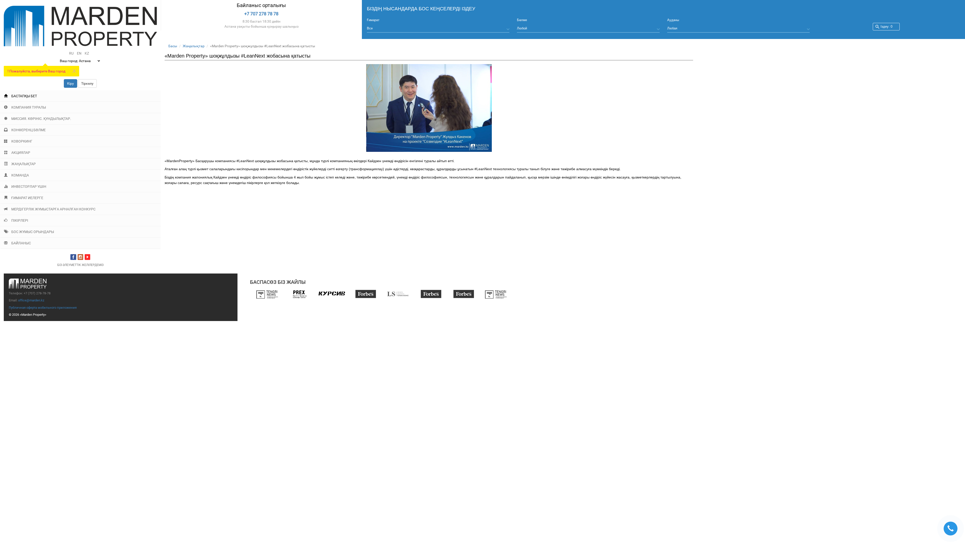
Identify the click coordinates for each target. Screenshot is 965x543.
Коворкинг (21, 141)
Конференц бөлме (28, 130)
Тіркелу (87, 83)
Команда (20, 175)
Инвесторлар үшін (28, 187)
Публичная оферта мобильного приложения (43, 307)
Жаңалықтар (23, 164)
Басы (172, 46)
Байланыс (21, 243)
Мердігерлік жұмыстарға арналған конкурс (53, 209)
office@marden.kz (31, 300)
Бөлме (522, 20)
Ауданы (673, 20)
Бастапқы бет (24, 96)
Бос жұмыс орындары (32, 232)
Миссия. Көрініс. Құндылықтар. (41, 119)
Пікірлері (19, 220)
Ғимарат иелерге (27, 198)
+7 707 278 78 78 (261, 13)
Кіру (70, 83)
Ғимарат (373, 20)
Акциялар (20, 153)
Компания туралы (28, 107)
